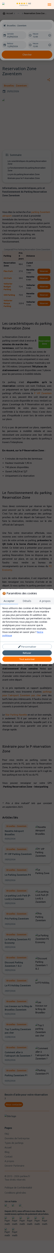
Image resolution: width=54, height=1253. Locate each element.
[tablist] (27, 601)
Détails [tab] (27, 601)
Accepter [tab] (9, 601)
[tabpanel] (27, 621)
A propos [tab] (45, 601)
